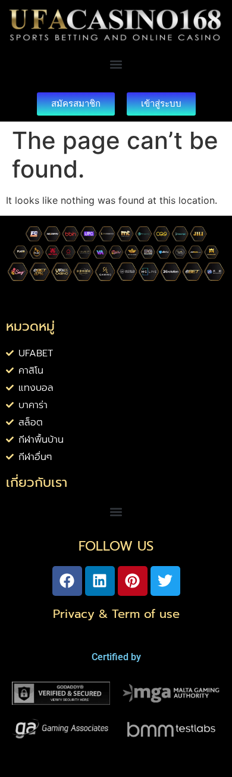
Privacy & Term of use (116, 614)
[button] (116, 64)
